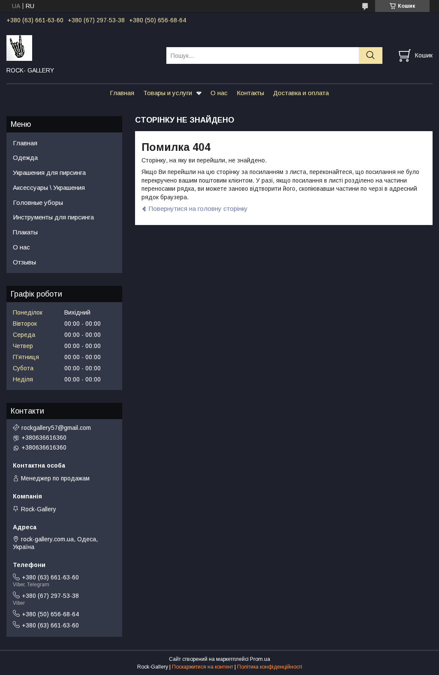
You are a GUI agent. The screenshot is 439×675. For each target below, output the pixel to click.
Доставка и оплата (301, 92)
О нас (219, 92)
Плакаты (25, 232)
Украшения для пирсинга (49, 172)
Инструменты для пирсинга (53, 217)
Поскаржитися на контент (202, 667)
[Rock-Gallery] (81, 47)
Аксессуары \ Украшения (49, 187)
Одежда (25, 157)
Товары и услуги (167, 92)
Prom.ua (260, 659)
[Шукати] (370, 55)
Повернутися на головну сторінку (198, 208)
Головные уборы (38, 202)
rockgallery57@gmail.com (56, 427)
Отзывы (24, 262)
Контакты (250, 92)
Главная (122, 92)
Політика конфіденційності (269, 667)
